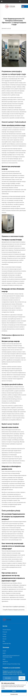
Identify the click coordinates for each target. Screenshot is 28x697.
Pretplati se (22, 678)
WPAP (4, 659)
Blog (4, 641)
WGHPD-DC (5, 661)
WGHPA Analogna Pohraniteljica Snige (11, 664)
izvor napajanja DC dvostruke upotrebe (11, 80)
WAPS (4, 653)
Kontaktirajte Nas (7, 643)
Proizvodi (5, 632)
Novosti (4, 639)
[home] (7, 619)
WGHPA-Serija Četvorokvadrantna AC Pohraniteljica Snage (11, 656)
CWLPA (4, 651)
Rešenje (4, 636)
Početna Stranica (6, 629)
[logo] (10, 6)
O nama (4, 634)
